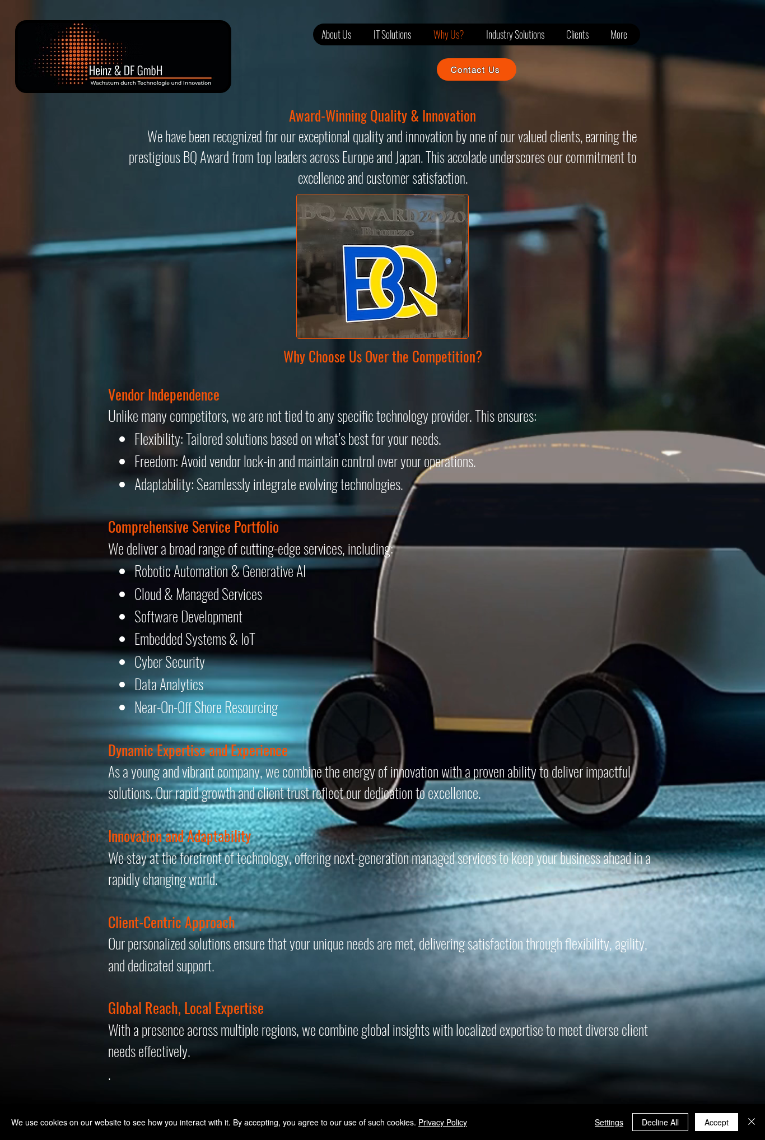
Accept (717, 1122)
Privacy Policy (442, 1122)
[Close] (751, 1122)
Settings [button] (609, 1122)
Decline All (660, 1122)
